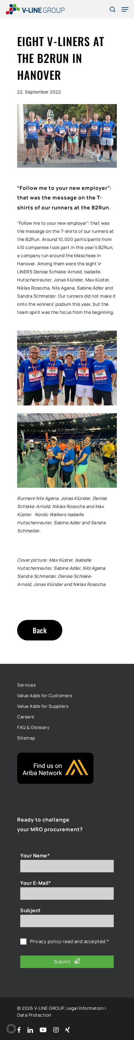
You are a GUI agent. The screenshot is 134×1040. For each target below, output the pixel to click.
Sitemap (26, 738)
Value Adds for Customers (44, 695)
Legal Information (85, 1008)
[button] (11, 1029)
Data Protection (34, 1015)
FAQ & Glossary (33, 727)
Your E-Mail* (35, 882)
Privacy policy (46, 941)
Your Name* (35, 855)
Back (40, 630)
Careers (25, 717)
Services (26, 685)
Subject (30, 910)
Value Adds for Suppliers (42, 706)
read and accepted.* (69, 941)
